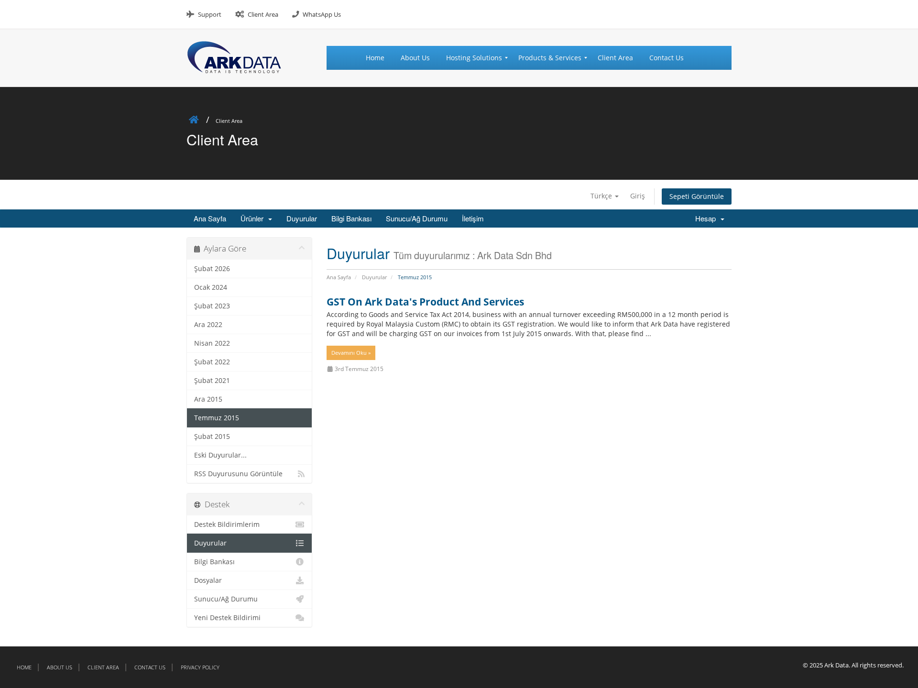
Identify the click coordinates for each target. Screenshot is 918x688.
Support (209, 14)
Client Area (263, 14)
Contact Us (149, 667)
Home (24, 667)
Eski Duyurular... (220, 455)
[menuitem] (379, 58)
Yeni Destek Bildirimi (227, 617)
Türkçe (602, 195)
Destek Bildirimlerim (227, 524)
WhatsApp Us (322, 14)
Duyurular (301, 218)
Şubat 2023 (212, 306)
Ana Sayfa (210, 218)
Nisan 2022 (212, 343)
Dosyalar (208, 580)
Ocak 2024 (210, 287)
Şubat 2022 (212, 362)
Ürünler (253, 218)
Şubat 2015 (212, 436)
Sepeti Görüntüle (696, 196)
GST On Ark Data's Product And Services (425, 301)
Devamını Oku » (351, 352)
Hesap (707, 218)
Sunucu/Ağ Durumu (417, 218)
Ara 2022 (208, 324)
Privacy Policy (200, 667)
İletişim (473, 218)
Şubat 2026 (212, 268)
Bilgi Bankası (351, 218)
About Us (59, 667)
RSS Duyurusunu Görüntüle (238, 474)
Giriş (637, 195)
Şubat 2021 (212, 380)
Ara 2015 (208, 399)
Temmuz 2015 (216, 418)
